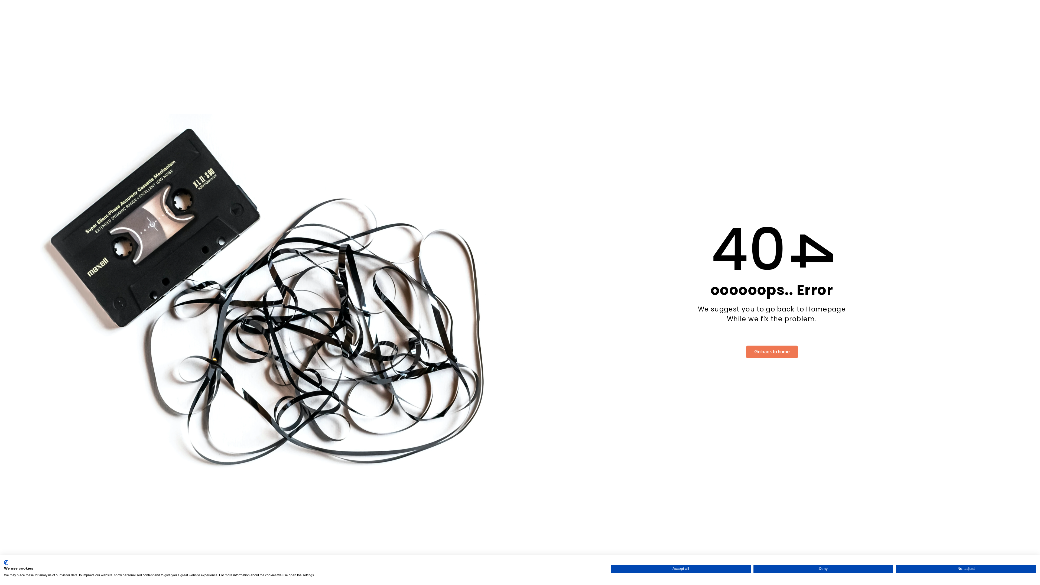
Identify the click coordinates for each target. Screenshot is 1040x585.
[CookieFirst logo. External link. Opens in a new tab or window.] (6, 562)
